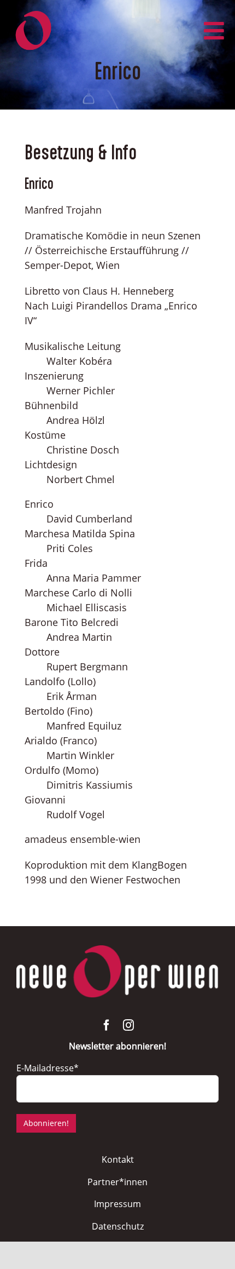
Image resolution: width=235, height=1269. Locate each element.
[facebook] (106, 1025)
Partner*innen (117, 1182)
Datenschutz (118, 1226)
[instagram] (128, 1025)
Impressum (117, 1204)
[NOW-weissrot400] (117, 950)
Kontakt (118, 1159)
